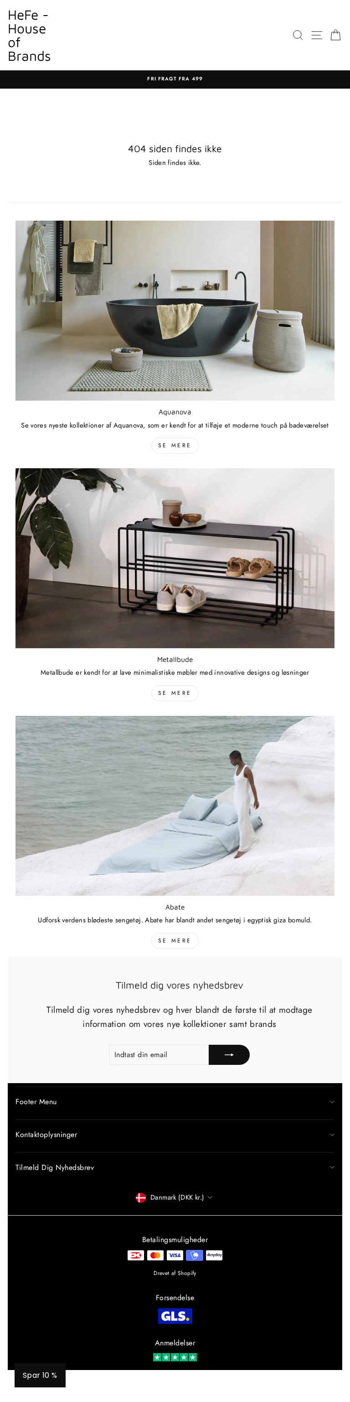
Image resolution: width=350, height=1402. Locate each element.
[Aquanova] (175, 311)
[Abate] (175, 806)
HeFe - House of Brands (29, 34)
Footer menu (36, 1101)
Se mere (175, 445)
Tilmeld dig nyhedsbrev (54, 1167)
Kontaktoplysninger (46, 1134)
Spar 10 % (40, 1375)
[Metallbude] (175, 558)
